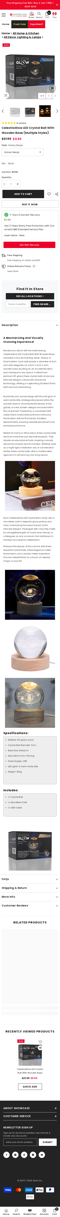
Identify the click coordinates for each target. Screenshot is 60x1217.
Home (5, 24)
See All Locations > (30, 296)
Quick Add (30, 1086)
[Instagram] (15, 1155)
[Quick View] (40, 1047)
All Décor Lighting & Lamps (22, 37)
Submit (48, 1142)
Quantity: (7, 177)
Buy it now (30, 204)
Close (57, 5)
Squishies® (36, 24)
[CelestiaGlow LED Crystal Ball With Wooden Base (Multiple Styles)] (30, 1052)
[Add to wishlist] (49, 194)
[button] (49, 96)
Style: (12, 145)
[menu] (4, 15)
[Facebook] (6, 1155)
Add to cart (22, 194)
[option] (30, 71)
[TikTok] (33, 1155)
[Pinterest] (24, 1155)
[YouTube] (42, 1155)
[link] (30, 1008)
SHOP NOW (30, 6)
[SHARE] (55, 194)
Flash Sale (20, 24)
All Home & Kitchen (26, 33)
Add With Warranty (29, 245)
